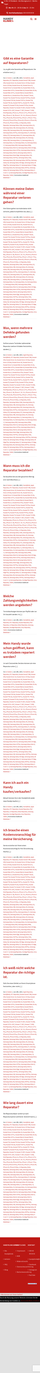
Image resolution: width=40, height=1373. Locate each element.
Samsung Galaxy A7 (23, 133)
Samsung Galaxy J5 (8, 143)
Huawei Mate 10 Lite (28, 88)
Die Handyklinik (7, 1252)
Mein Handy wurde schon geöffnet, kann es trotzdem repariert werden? (18, 650)
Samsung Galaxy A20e (16, 125)
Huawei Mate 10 (17, 88)
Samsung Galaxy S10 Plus (10, 158)
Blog (6, 1270)
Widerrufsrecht (20, 1261)
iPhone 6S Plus (17, 118)
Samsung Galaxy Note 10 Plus (11, 150)
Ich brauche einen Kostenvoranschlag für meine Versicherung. (19, 834)
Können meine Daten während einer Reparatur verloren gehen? (18, 195)
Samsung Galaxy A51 (16, 130)
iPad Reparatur (7, 113)
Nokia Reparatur (22, 625)
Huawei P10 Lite (15, 98)
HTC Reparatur (14, 80)
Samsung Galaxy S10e (25, 158)
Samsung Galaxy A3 (28, 125)
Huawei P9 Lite (14, 105)
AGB (18, 1256)
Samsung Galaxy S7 (15, 165)
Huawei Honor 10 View (23, 83)
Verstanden (25, 1301)
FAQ (5, 1264)
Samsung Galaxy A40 (9, 128)
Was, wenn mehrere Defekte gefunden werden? (17, 332)
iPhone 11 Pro (23, 113)
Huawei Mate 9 (28, 93)
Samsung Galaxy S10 (26, 155)
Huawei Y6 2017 (20, 108)
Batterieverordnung (20, 1272)
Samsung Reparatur (15, 173)
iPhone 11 (15, 113)
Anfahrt (7, 1259)
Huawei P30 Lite (7, 103)
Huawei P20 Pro (20, 100)
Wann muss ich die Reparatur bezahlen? (18, 468)
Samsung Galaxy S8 (8, 168)
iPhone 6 (28, 115)
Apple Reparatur (27, 355)
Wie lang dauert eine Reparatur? (18, 1105)
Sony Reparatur (25, 627)
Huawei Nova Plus (18, 95)
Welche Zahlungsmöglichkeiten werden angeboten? (20, 600)
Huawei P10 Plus (25, 98)
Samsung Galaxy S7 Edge (29, 165)
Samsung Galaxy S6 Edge (16, 163)
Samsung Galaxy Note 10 (10, 148)
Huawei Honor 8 (27, 85)
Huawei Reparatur (24, 622)
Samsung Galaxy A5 (21, 128)
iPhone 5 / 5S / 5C (20, 115)
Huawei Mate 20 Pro (9, 93)
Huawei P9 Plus (23, 105)
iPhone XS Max (14, 123)
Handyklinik (26, 78)
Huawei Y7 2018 (29, 110)
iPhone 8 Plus (13, 120)
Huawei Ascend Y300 (24, 80)
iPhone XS (6, 123)
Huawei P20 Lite (10, 100)
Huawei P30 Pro (17, 103)
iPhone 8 (5, 120)
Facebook (32, 1264)
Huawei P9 (6, 105)
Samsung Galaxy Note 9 (24, 153)
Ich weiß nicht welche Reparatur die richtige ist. (19, 972)
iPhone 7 (24, 118)
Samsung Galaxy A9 (21, 138)
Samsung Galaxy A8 (28, 135)
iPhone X (27, 120)
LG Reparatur (23, 123)
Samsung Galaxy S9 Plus (16, 170)
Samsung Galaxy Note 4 (28, 150)
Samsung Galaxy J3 (27, 140)
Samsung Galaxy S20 (9, 160)
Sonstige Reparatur (27, 173)
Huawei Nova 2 (7, 95)
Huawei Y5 (13, 108)
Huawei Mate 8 (19, 93)
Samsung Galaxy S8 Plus (22, 168)
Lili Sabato (9, 78)
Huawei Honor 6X (17, 85)
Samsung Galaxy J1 (15, 140)
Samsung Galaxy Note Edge (11, 155)
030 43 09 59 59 (32, 1252)
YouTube (32, 1275)
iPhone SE (21, 120)
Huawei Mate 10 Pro (9, 90)
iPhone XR (33, 120)
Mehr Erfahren (34, 1301)
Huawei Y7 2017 (19, 110)
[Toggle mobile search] (31, 19)
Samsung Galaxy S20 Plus (23, 160)
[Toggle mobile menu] (36, 19)
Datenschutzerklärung (20, 1267)
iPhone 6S (9, 118)
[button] (11, 1294)
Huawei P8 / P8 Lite (28, 103)
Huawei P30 (29, 100)
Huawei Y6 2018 (30, 108)
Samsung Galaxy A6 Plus (10, 133)
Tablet (11, 175)
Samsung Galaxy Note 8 (10, 153)
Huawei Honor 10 (11, 83)
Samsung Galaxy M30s (24, 145)
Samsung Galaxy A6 (28, 130)
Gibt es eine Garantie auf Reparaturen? (18, 60)
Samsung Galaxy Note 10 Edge (27, 148)
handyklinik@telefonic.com (32, 1259)
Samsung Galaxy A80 (9, 138)
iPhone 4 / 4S (10, 115)
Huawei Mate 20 (19, 90)
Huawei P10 (6, 98)
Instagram (32, 1270)
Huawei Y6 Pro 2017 (9, 110)
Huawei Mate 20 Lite (30, 90)
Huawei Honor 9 (7, 88)
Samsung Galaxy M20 (11, 145)
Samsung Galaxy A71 (16, 135)
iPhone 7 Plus (32, 118)
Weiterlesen (6, 178)
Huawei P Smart (28, 95)
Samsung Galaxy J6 (20, 143)
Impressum (20, 1251)
